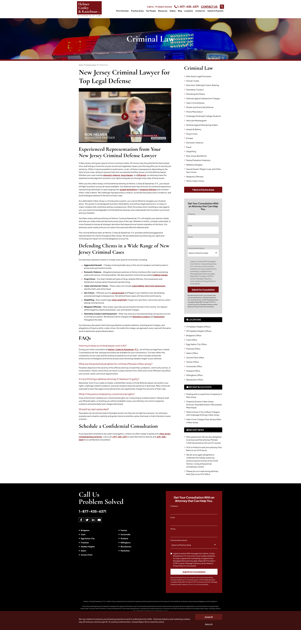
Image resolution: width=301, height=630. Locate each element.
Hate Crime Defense (195, 103)
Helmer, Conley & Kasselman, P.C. (123, 349)
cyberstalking (138, 286)
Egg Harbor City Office (196, 344)
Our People (151, 11)
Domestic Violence (194, 142)
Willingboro (126, 542)
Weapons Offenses (194, 176)
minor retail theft (119, 300)
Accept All (209, 617)
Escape (189, 138)
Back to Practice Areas (203, 189)
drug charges (127, 175)
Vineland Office (193, 371)
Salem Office (192, 353)
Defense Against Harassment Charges (203, 98)
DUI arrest (141, 175)
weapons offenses (148, 189)
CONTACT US (209, 6)
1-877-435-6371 (188, 6)
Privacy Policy (198, 307)
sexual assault (118, 293)
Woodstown (126, 546)
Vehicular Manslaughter (196, 120)
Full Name (191, 214)
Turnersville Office (194, 366)
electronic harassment (155, 286)
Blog (180, 11)
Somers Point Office (195, 357)
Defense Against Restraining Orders (202, 125)
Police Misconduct (194, 111)
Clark (83, 534)
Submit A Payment (215, 11)
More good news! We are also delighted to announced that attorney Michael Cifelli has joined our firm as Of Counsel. (203, 440)
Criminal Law (103, 65)
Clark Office (191, 340)
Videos (173, 11)
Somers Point (86, 555)
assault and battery (128, 189)
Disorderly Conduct (195, 89)
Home (81, 65)
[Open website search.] (222, 7)
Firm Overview (122, 11)
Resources (162, 11)
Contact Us (200, 11)
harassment (159, 316)
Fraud (188, 147)
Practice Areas (137, 11)
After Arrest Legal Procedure (198, 76)
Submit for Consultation (203, 289)
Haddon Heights (88, 546)
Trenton (124, 530)
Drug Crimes (191, 134)
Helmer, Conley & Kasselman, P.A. (94, 601)
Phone (190, 237)
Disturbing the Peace (195, 94)
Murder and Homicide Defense (200, 107)
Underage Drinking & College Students (203, 116)
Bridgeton (85, 530)
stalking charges (160, 275)
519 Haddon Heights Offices (198, 331)
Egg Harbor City (88, 538)
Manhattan (125, 551)
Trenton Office (192, 362)
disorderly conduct (141, 316)
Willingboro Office (194, 375)
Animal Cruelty (192, 81)
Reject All (208, 624)
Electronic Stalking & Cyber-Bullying (202, 85)
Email (190, 225)
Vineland (124, 538)
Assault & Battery (193, 129)
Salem (83, 551)
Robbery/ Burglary (194, 164)
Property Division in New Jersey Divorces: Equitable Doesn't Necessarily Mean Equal (204, 404)
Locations (188, 11)
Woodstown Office (194, 379)
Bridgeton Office (193, 335)
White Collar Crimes (195, 181)
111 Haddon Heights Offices (198, 326)
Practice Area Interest (196, 248)
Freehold (85, 542)
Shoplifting (191, 151)
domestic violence (111, 175)
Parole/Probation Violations (198, 160)
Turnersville (125, 534)
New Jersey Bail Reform (196, 156)
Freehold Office (193, 348)
